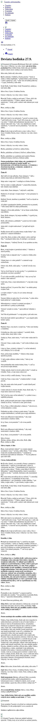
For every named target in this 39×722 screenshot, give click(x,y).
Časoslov (12, 2)
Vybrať (13, 20)
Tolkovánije (9, 9)
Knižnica (8, 7)
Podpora (8, 15)
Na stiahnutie (9, 13)
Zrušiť (7, 20)
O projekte (8, 11)
